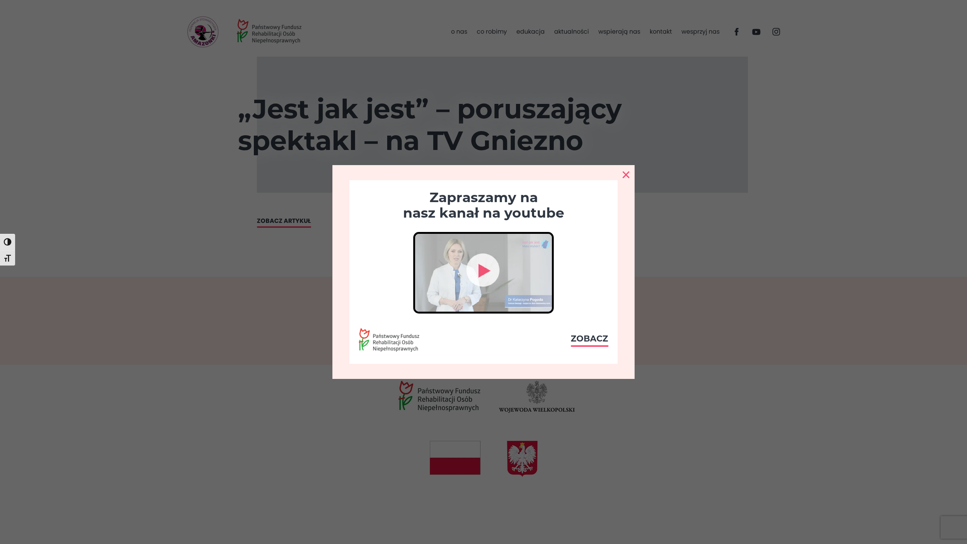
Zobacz (589, 339)
